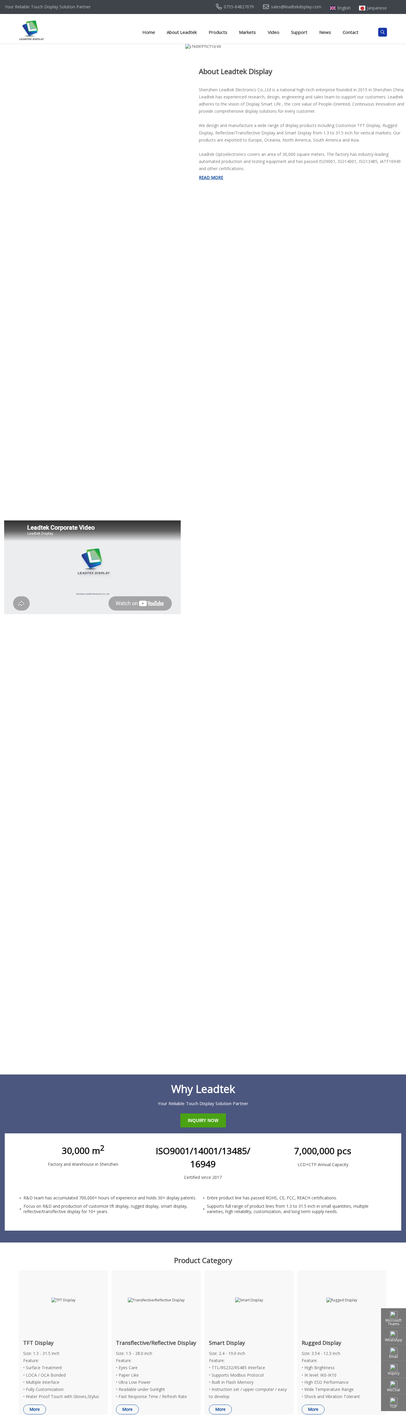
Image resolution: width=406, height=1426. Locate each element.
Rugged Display (321, 1342)
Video (273, 32)
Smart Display (227, 1342)
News (325, 32)
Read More (211, 177)
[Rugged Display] (341, 1300)
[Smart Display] (249, 1300)
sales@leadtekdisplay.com (296, 7)
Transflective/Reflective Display (156, 1342)
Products (218, 32)
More (34, 1409)
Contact (350, 32)
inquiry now (203, 1120)
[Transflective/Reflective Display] (156, 1300)
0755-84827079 (239, 7)
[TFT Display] (63, 1300)
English (344, 8)
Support (299, 32)
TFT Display (38, 1342)
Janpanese (377, 8)
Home (148, 32)
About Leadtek (182, 32)
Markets (247, 32)
